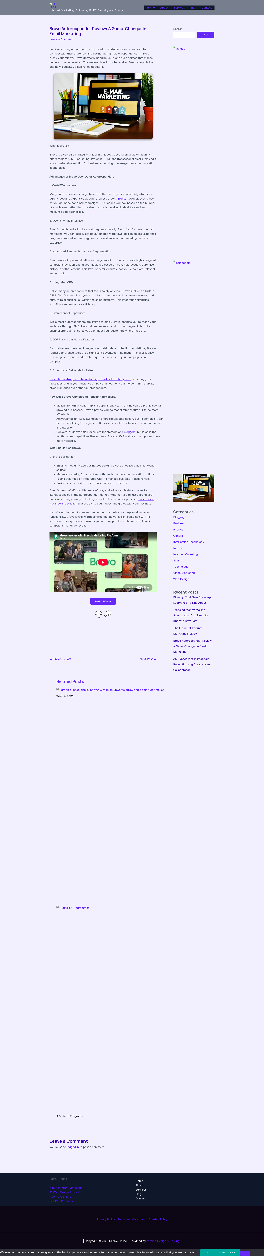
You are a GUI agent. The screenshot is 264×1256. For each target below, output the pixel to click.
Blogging (179, 517)
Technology (180, 566)
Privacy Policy (106, 1219)
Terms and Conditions (132, 1219)
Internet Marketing (185, 554)
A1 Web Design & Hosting (66, 1192)
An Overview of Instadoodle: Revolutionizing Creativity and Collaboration (192, 664)
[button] (103, 601)
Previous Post (60, 659)
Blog (193, 7)
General (178, 535)
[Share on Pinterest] (107, 632)
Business (179, 523)
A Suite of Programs (69, 1116)
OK (206, 1252)
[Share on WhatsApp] (107, 623)
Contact (207, 7)
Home (151, 7)
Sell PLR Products (61, 1201)
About (164, 7)
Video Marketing (184, 573)
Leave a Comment (61, 39)
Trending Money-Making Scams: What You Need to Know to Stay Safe (190, 615)
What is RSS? (65, 696)
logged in (73, 1147)
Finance (178, 529)
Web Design (181, 579)
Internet (178, 548)
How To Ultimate (60, 1196)
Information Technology (188, 542)
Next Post (148, 659)
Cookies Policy (157, 1219)
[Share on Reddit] (107, 640)
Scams (177, 560)
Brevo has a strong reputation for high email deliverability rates (90, 379)
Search (177, 29)
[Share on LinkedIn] (107, 636)
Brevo (121, 198)
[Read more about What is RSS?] (110, 689)
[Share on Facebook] (107, 627)
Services (179, 7)
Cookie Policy (226, 1252)
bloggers (129, 432)
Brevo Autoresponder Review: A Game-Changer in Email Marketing (192, 646)
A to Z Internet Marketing (66, 1188)
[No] (245, 1253)
